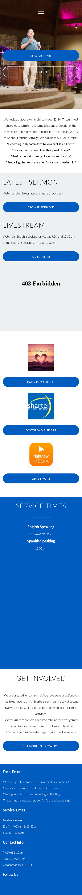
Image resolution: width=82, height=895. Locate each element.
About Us (41, 72)
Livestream (41, 256)
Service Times (41, 55)
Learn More (41, 478)
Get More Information (41, 746)
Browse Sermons (41, 207)
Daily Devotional (41, 382)
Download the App (41, 430)
